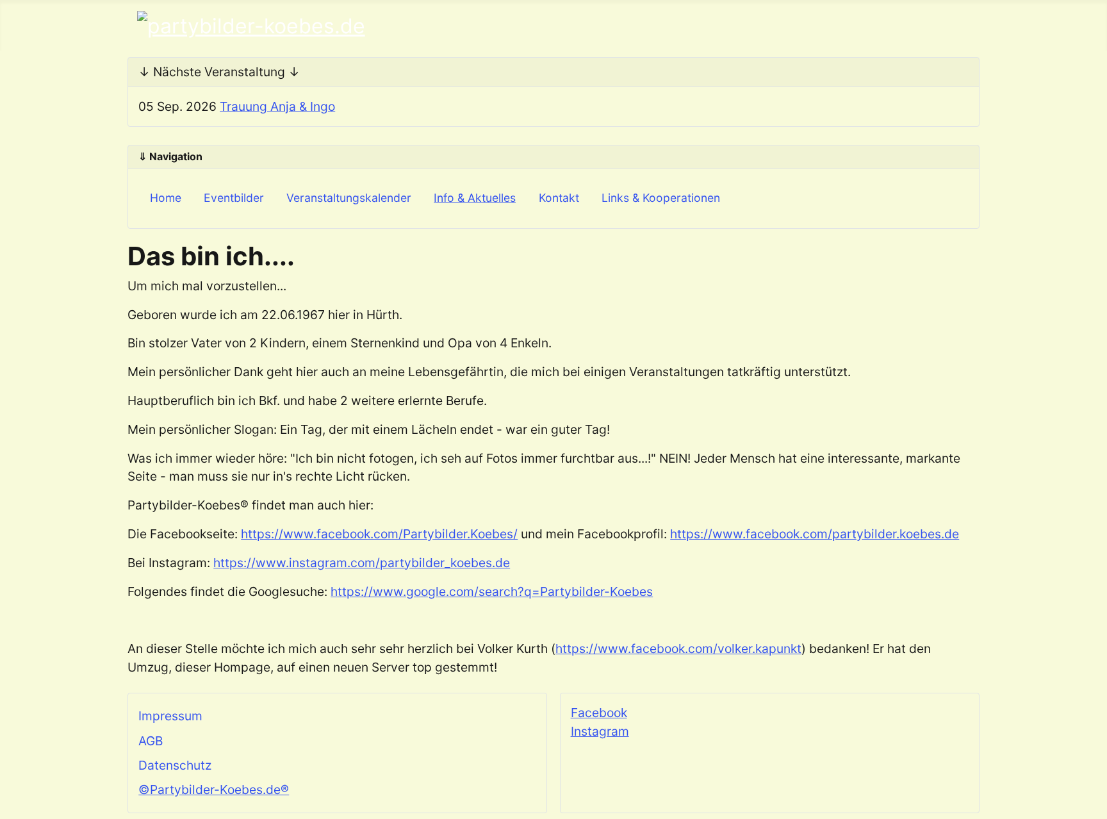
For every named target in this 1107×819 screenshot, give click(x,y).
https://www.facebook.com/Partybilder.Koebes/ (379, 534)
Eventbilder (234, 197)
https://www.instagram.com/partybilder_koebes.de (361, 562)
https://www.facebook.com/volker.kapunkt (678, 648)
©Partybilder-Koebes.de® (213, 789)
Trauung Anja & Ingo (277, 106)
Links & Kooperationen (661, 197)
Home (165, 197)
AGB (150, 741)
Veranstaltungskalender (348, 197)
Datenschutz (174, 765)
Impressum (170, 716)
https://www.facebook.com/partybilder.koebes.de (814, 534)
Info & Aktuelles (475, 197)
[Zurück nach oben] (1090, 802)
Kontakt (559, 197)
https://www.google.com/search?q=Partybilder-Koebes (492, 591)
